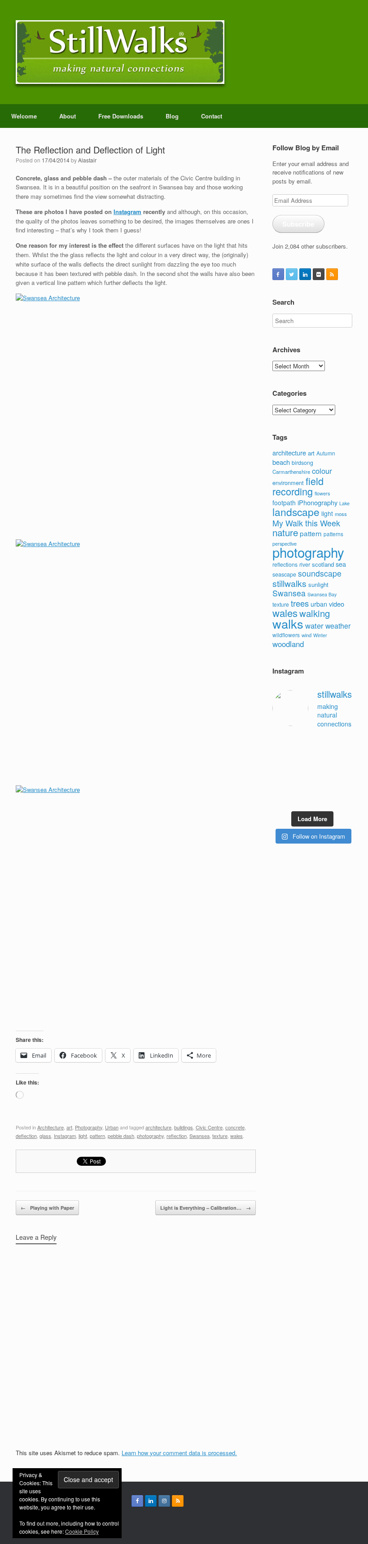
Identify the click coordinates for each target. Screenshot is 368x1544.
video (336, 603)
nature (285, 532)
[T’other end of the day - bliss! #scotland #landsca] (302, 785)
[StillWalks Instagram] (164, 1501)
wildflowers (286, 635)
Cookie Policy (82, 1531)
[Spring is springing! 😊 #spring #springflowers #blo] (280, 799)
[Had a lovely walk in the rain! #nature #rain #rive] (302, 743)
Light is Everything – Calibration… (205, 1207)
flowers (322, 493)
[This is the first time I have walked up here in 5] (280, 743)
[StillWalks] (120, 52)
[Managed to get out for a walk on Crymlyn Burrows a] (302, 799)
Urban (111, 1127)
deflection (26, 1135)
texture (220, 1135)
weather (337, 625)
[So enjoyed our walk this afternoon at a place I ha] (302, 757)
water (314, 625)
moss (341, 513)
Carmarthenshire (291, 471)
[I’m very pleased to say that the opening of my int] (344, 757)
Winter (320, 635)
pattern (97, 1135)
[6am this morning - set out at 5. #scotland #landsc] (323, 785)
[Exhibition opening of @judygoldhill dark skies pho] (323, 771)
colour (322, 470)
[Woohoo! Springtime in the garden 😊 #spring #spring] (280, 757)
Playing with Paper (47, 1207)
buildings (183, 1127)
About (67, 116)
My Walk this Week (306, 523)
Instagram (127, 211)
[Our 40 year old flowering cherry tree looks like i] (323, 743)
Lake (344, 503)
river (304, 564)
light (83, 1135)
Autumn (325, 453)
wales (236, 1135)
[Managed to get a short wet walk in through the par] (302, 771)
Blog (172, 116)
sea (341, 564)
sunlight (318, 584)
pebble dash (121, 1135)
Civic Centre (209, 1127)
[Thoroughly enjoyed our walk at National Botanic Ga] (344, 743)
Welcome (24, 116)
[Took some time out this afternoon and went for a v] (323, 757)
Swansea (199, 1135)
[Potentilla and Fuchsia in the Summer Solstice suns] (323, 799)
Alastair (87, 160)
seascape (284, 574)
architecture (158, 1127)
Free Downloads (120, 116)
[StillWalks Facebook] (278, 274)
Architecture (50, 1127)
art (69, 1127)
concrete (235, 1127)
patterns (333, 534)
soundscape (320, 573)
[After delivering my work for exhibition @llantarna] (344, 799)
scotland (323, 564)
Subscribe (298, 223)
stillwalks (289, 583)
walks (287, 623)
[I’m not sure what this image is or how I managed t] (344, 771)
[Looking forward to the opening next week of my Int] (280, 771)
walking (314, 613)
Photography (88, 1127)
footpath (284, 502)
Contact (211, 116)
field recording (298, 486)
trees (300, 603)
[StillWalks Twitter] (292, 274)
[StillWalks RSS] (332, 274)
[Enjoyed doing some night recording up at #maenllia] (280, 785)
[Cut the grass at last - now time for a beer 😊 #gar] (344, 785)
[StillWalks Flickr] (318, 274)
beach (281, 462)
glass (45, 1135)
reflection (176, 1135)
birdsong (302, 462)
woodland (288, 644)
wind (306, 635)
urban (319, 603)
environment (288, 482)
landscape (296, 511)
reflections (285, 564)
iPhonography (317, 502)
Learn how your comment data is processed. (179, 1452)
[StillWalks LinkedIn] (305, 274)
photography (150, 1135)
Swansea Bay (322, 594)
